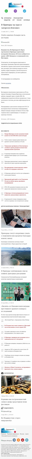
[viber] (15, 11)
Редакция (3, 434)
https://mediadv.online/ (5, 453)
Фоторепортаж (9, 373)
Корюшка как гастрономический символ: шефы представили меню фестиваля (14, 401)
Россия (19, 20)
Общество (7, 20)
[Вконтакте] (14, 440)
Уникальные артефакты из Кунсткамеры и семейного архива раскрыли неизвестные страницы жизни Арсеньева (16, 147)
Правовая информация (13, 434)
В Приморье (7, 18)
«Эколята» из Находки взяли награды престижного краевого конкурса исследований (15, 308)
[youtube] (22, 440)
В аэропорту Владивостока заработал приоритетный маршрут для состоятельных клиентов (16, 155)
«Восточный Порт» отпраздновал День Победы (17, 320)
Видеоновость (9, 408)
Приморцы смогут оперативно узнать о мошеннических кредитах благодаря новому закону (15, 235)
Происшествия (18, 18)
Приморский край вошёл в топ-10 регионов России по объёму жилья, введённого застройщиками (16, 181)
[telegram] (24, 11)
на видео (8, 83)
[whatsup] (6, 11)
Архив (26, 434)
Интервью (27, 20)
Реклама (22, 434)
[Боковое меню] (2, 18)
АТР (14, 20)
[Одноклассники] (18, 440)
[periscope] (26, 440)
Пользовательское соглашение (9, 436)
